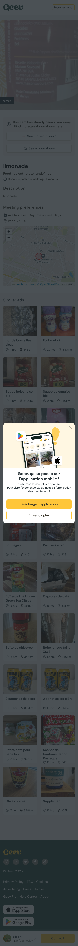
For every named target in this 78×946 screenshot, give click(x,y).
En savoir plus (39, 515)
